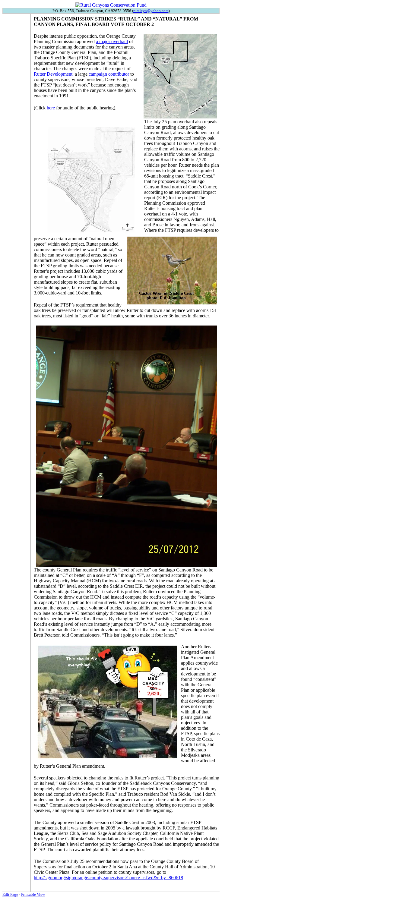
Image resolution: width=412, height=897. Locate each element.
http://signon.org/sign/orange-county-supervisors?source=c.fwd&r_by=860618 (108, 877)
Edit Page (10, 894)
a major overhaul (112, 41)
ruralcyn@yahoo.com (151, 10)
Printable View (33, 894)
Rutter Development (53, 74)
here (51, 107)
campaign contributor (109, 74)
